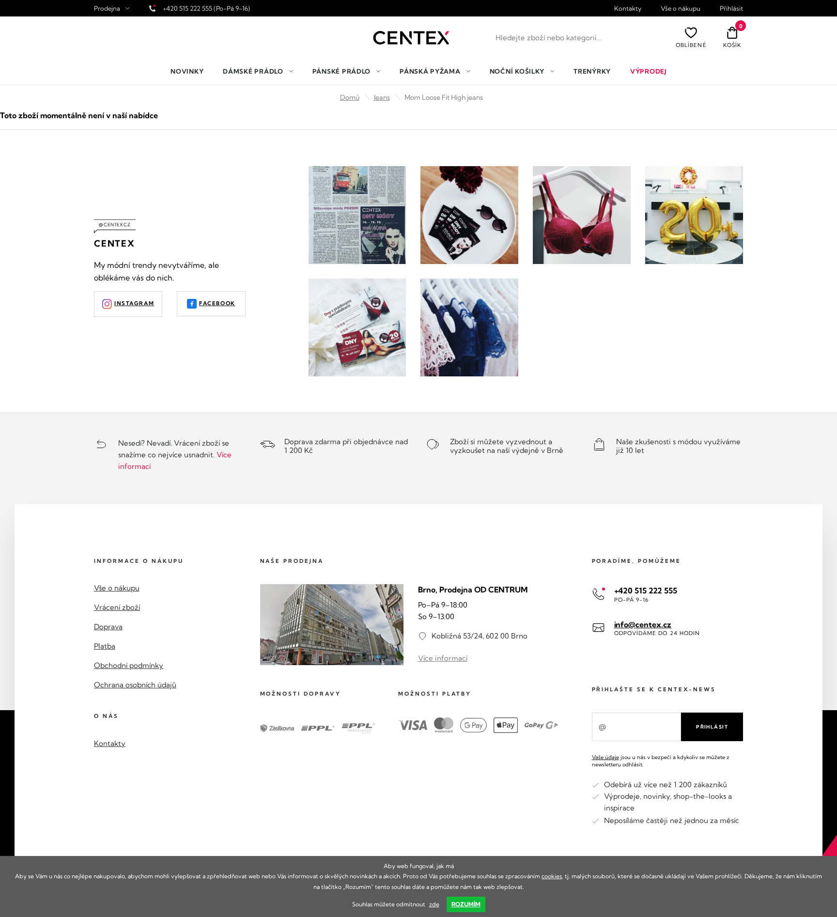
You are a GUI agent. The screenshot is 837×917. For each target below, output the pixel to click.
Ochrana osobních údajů (135, 684)
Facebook (217, 303)
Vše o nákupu (680, 8)
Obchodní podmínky (128, 665)
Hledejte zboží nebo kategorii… (549, 37)
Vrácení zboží (117, 607)
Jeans (382, 97)
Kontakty (627, 8)
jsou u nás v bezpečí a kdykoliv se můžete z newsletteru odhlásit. (660, 761)
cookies (552, 876)
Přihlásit (731, 8)
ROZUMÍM (465, 904)
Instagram (134, 303)
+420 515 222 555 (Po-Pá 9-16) (206, 8)
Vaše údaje (605, 757)
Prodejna (107, 8)
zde (434, 904)
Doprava (108, 626)
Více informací (442, 658)
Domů (349, 97)
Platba (104, 646)
